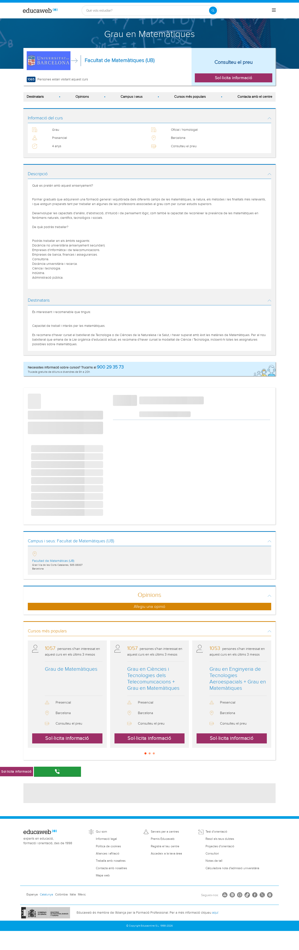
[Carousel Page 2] (150, 753)
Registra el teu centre (165, 846)
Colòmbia (61, 894)
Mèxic (82, 894)
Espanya (32, 894)
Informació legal (106, 839)
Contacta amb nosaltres (111, 868)
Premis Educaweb (162, 839)
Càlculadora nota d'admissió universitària (232, 868)
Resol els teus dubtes (220, 839)
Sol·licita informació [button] (233, 77)
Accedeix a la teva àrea (166, 853)
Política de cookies (108, 846)
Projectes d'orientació (220, 846)
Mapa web (103, 875)
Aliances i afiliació (107, 853)
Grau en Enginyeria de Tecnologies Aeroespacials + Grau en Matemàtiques (237, 678)
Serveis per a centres (165, 831)
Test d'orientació (216, 831)
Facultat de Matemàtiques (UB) (120, 60)
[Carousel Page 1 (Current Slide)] (145, 753)
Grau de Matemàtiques (71, 669)
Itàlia (73, 894)
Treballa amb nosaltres (110, 861)
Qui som (101, 831)
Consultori (212, 853)
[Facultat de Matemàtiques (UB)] (48, 60)
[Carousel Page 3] (154, 753)
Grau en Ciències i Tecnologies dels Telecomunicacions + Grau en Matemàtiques (153, 678)
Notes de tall (214, 861)
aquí (215, 913)
